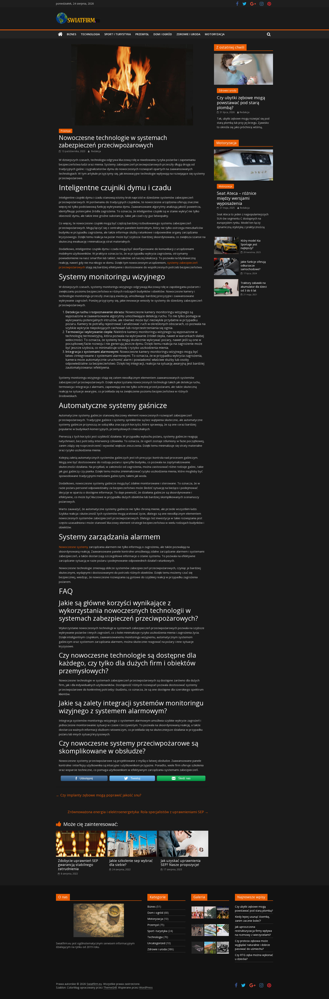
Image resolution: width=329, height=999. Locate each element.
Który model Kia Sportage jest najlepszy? (250, 244)
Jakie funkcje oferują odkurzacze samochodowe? (253, 265)
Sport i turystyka (117, 34)
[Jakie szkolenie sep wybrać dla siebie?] (132, 833)
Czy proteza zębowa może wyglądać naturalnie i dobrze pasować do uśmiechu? (252, 945)
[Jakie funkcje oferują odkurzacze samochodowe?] (226, 260)
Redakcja (96, 151)
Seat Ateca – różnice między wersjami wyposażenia (236, 198)
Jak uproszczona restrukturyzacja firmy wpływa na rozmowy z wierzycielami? (253, 931)
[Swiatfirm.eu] (60, 34)
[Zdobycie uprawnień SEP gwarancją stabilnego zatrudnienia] (80, 833)
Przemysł (142, 34)
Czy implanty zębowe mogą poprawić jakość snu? (98, 795)
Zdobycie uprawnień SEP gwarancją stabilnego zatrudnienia (78, 864)
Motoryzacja (214, 34)
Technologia (90, 34)
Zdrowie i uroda (188, 34)
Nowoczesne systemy (73, 547)
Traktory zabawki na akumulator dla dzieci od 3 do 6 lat (254, 286)
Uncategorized (156, 943)
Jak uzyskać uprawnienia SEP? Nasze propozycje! (180, 862)
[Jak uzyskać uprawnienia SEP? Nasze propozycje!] (183, 833)
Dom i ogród (162, 34)
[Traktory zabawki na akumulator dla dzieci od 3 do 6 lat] (226, 281)
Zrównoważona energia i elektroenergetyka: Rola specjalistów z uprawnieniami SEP (138, 812)
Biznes (71, 34)
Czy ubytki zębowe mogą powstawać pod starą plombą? (241, 102)
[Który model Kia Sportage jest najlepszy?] (226, 239)
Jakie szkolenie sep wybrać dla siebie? (131, 862)
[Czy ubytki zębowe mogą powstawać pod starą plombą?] (243, 55)
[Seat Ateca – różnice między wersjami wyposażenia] (243, 151)
